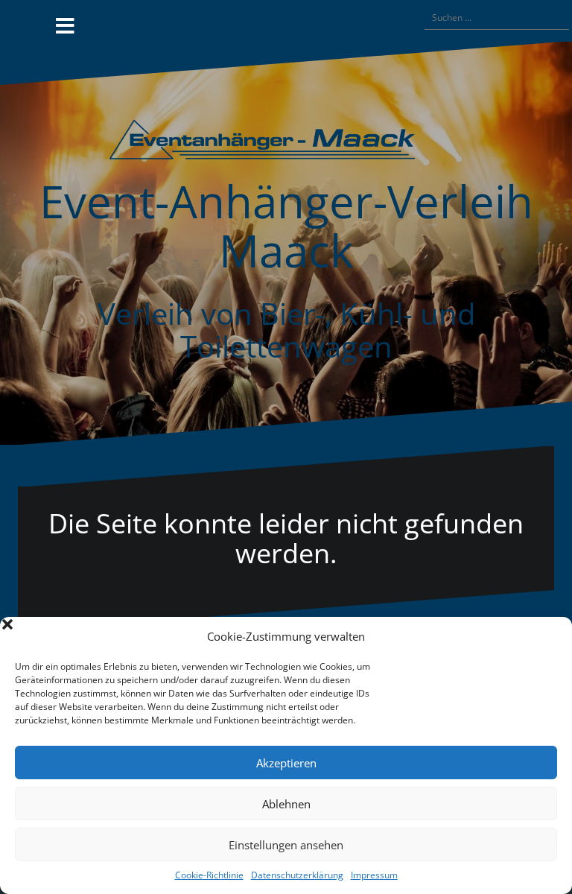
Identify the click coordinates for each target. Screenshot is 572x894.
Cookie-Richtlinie (209, 875)
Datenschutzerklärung (297, 875)
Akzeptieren (286, 762)
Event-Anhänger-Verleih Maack (286, 226)
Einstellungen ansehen (286, 844)
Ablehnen (286, 803)
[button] (549, 637)
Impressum (374, 875)
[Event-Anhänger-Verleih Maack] (286, 144)
